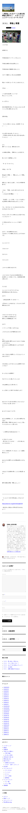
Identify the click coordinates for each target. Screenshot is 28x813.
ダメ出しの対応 (9, 755)
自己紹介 (6, 766)
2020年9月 (6, 712)
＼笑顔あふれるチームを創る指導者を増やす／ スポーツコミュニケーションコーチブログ (13, 15)
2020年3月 (6, 723)
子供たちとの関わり (8, 751)
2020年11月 (6, 708)
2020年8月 (6, 713)
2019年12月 (6, 725)
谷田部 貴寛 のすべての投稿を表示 (14, 551)
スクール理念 (8, 776)
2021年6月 (6, 695)
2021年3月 (6, 700)
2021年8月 (6, 691)
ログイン (6, 796)
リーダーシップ (7, 745)
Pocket (13, 27)
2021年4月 (6, 698)
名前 (3, 594)
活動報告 (6, 785)
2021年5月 (6, 696)
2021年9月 (6, 689)
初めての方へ (7, 760)
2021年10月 (6, 687)
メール (4, 601)
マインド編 (7, 783)
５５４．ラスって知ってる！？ (11, 663)
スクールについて (8, 768)
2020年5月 (6, 719)
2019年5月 (6, 730)
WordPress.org (8, 802)
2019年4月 (6, 732)
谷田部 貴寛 (6, 556)
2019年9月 (6, 727)
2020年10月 (7, 710)
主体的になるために (10, 762)
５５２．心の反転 (8, 667)
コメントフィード (8, 800)
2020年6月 (6, 717)
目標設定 (6, 749)
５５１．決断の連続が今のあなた (12, 669)
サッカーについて (8, 779)
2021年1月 (6, 704)
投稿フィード (7, 798)
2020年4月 (6, 721)
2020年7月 (6, 715)
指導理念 (7, 777)
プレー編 (7, 781)
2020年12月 (7, 706)
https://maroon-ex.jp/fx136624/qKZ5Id (12, 503)
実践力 (5, 747)
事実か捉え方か (7, 759)
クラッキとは (8, 770)
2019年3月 (6, 734)
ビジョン (7, 774)
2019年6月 (6, 729)
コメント (4, 574)
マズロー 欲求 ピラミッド (12, 764)
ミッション (7, 772)
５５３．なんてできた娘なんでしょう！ (13, 665)
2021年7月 (6, 693)
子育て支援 (19, 556)
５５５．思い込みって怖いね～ (11, 661)
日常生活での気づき (11, 558)
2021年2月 (6, 702)
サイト (3, 607)
